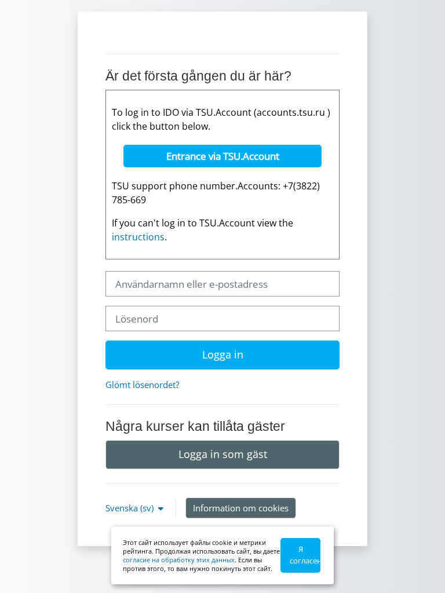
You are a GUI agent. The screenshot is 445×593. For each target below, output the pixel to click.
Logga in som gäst (222, 454)
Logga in (222, 354)
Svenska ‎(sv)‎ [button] (130, 508)
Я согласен (305, 555)
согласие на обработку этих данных (179, 559)
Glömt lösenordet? (142, 384)
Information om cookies (241, 508)
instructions (138, 236)
